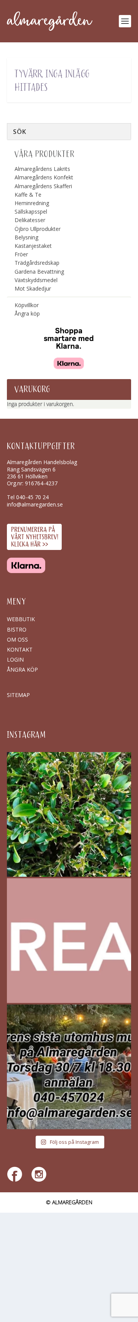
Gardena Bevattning (39, 271)
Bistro (16, 629)
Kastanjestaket (33, 245)
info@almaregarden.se (35, 504)
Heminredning (32, 203)
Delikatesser (30, 220)
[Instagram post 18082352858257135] (69, 1066)
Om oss (17, 639)
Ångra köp (27, 313)
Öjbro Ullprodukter (38, 228)
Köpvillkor (27, 305)
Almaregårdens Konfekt (44, 177)
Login (15, 659)
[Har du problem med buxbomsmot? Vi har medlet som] (69, 814)
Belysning (26, 237)
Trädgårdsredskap (37, 262)
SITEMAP (18, 695)
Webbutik (21, 619)
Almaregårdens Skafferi (43, 186)
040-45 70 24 (32, 497)
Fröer (21, 254)
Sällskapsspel (31, 211)
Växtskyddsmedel (36, 280)
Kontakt (20, 649)
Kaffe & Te (28, 194)
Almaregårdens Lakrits (42, 168)
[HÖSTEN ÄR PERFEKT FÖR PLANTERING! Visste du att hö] (69, 940)
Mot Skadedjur (33, 288)
